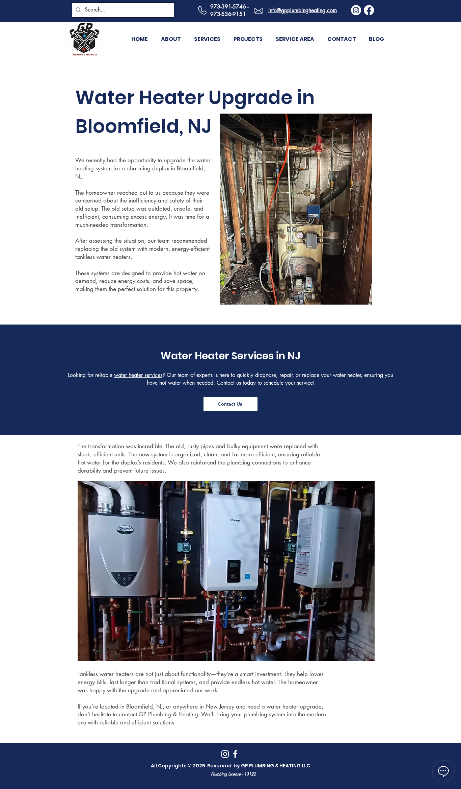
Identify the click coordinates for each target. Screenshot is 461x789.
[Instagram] (356, 10)
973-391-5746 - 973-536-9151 (229, 10)
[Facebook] (369, 10)
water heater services (138, 375)
